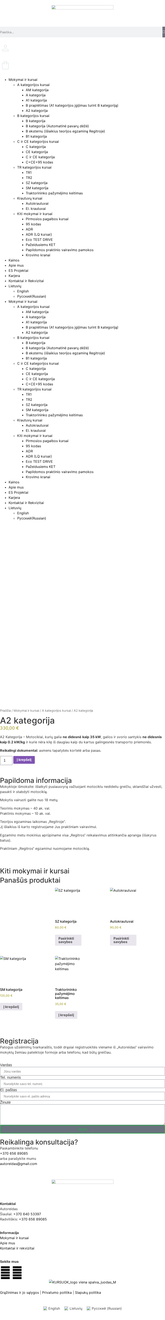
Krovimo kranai (38, 255)
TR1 (29, 172)
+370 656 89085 (14, 1153)
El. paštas (8, 1090)
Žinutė (5, 1102)
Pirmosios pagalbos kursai (47, 219)
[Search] (163, 32)
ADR (29, 229)
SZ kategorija (36, 183)
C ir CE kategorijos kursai (38, 141)
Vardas (6, 1065)
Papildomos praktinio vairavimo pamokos (59, 250)
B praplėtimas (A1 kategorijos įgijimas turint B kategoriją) (72, 105)
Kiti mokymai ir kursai (34, 214)
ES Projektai (18, 270)
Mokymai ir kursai (23, 79)
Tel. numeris (10, 1077)
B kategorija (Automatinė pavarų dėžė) (57, 126)
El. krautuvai (36, 208)
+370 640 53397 (27, 1214)
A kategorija (36, 95)
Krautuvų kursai (29, 198)
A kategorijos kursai (33, 85)
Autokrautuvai (37, 203)
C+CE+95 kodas (39, 162)
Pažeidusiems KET (40, 245)
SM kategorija (37, 188)
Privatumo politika (57, 1292)
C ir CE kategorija (40, 157)
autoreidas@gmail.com (18, 1164)
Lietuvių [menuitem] (76, 1308)
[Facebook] (5, 1272)
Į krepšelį (24, 760)
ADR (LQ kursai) (39, 234)
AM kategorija (37, 90)
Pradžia (5, 711)
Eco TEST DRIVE (39, 239)
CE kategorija (37, 152)
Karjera (14, 276)
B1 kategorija (36, 136)
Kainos (14, 260)
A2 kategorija (37, 110)
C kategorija (36, 146)
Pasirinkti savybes (66, 940)
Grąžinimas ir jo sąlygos (19, 1292)
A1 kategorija (36, 100)
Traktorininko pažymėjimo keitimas (54, 193)
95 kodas (33, 224)
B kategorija (35, 121)
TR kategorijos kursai (34, 167)
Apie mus (16, 265)
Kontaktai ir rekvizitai (17, 1248)
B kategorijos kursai (33, 116)
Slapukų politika (88, 1292)
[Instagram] (17, 1272)
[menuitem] (87, 286)
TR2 (29, 177)
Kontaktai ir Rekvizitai (26, 281)
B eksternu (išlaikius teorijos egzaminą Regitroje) (65, 131)
